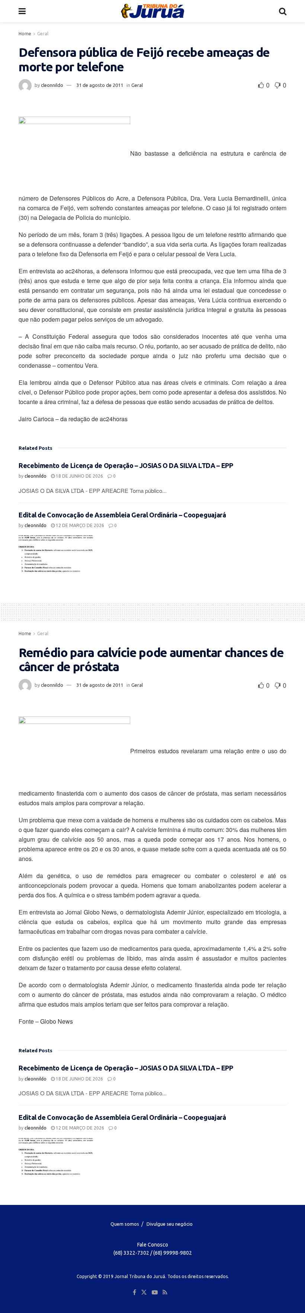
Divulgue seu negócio (170, 1223)
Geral (42, 33)
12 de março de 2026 (79, 525)
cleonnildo (52, 85)
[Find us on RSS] (165, 1292)
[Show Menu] (22, 11)
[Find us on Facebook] (134, 1292)
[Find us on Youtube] (155, 1292)
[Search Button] (282, 11)
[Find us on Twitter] (144, 1292)
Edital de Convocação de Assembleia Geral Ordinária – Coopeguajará (122, 515)
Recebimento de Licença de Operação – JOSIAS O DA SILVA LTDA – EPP (126, 465)
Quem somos (124, 1223)
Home (25, 33)
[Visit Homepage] (152, 11)
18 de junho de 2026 (79, 476)
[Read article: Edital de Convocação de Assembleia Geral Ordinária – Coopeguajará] (56, 553)
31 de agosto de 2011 (99, 85)
